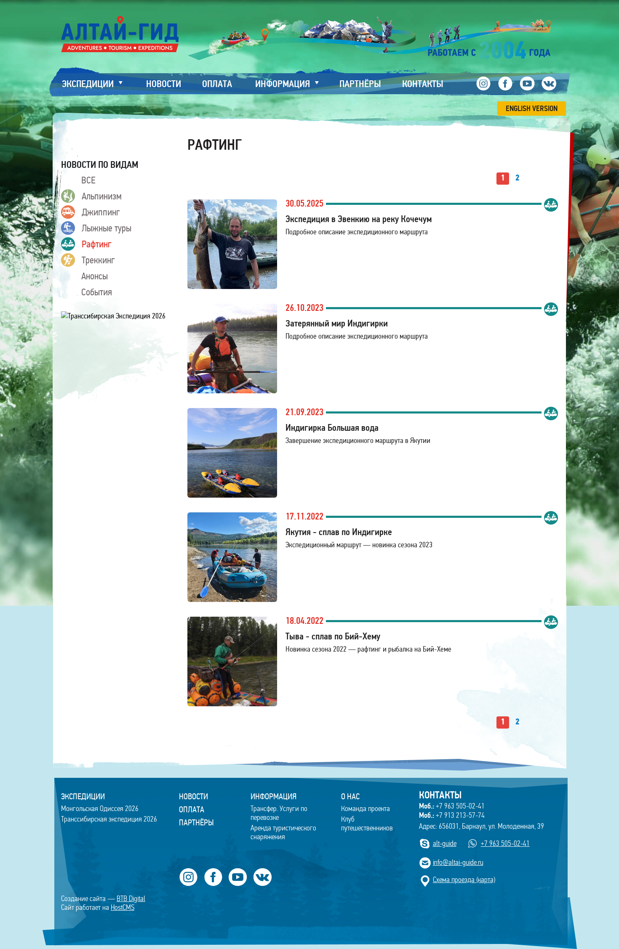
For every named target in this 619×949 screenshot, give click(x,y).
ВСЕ (88, 180)
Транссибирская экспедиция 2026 (109, 819)
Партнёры (196, 822)
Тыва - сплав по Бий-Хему (332, 636)
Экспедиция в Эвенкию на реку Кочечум (358, 219)
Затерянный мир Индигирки (336, 323)
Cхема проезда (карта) (464, 879)
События (96, 292)
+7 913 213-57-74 (452, 815)
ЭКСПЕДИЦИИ (83, 796)
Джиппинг (101, 212)
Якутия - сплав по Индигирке (338, 532)
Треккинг (98, 260)
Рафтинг (97, 244)
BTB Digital (131, 898)
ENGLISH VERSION (532, 108)
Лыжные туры (106, 228)
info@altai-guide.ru (458, 862)
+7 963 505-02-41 (452, 806)
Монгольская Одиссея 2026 (100, 808)
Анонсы (94, 276)
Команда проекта (365, 808)
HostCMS (122, 907)
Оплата (191, 809)
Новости (193, 796)
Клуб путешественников (367, 823)
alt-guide (444, 843)
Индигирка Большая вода (332, 427)
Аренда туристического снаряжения (283, 832)
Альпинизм (102, 196)
